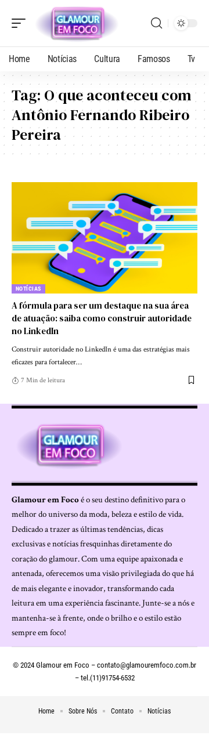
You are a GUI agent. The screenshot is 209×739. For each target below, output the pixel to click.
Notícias (28, 288)
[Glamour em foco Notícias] (77, 23)
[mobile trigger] (21, 23)
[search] (156, 23)
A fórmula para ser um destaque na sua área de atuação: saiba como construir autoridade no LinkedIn (102, 318)
